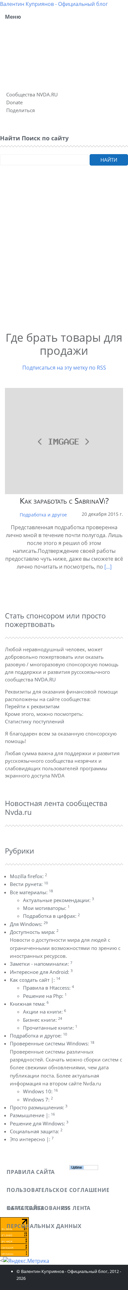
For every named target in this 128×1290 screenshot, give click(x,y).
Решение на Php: (45, 996)
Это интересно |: (31, 1139)
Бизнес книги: (42, 1020)
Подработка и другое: (38, 1035)
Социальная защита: (36, 1131)
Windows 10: (40, 1091)
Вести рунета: (29, 884)
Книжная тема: (29, 1003)
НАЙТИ (108, 159)
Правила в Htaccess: (48, 987)
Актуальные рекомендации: (58, 900)
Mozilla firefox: (28, 876)
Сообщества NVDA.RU (32, 94)
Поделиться (20, 110)
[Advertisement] (64, 257)
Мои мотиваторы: (46, 908)
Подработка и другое (43, 515)
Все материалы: (31, 892)
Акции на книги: (44, 1011)
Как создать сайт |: (35, 980)
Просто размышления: (38, 1107)
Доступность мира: (34, 932)
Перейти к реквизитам (32, 706)
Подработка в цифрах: (51, 916)
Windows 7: (38, 1099)
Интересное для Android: (41, 972)
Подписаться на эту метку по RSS (64, 367)
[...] (108, 566)
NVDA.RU (45, 679)
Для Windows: (29, 924)
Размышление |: (32, 1115)
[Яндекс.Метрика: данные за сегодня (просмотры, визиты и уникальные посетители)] (26, 1261)
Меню (13, 16)
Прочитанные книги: (50, 1027)
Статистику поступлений (34, 721)
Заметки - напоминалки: (41, 963)
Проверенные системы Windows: (52, 1043)
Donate (14, 102)
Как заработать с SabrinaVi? (64, 500)
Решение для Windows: (39, 1123)
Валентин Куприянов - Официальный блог (54, 4)
